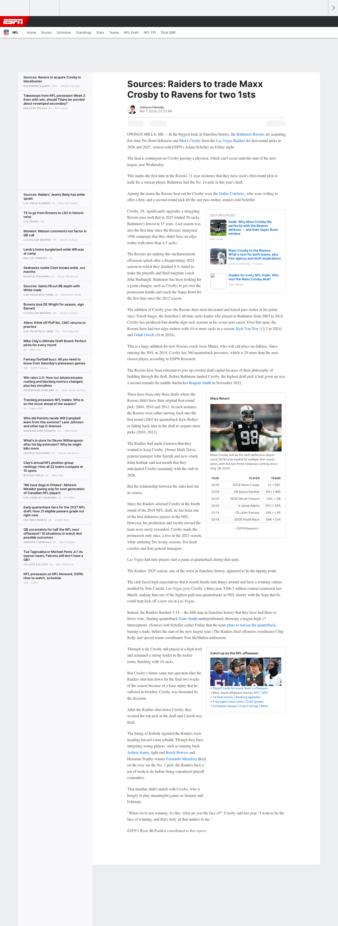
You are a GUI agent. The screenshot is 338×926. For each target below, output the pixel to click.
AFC (257, 692)
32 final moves (223, 697)
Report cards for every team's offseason (240, 688)
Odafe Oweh (144, 334)
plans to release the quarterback (251, 624)
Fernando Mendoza (181, 758)
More (264, 706)
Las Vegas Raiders (230, 140)
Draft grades (255, 701)
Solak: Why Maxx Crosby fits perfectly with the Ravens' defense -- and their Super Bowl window (253, 228)
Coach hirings (248, 706)
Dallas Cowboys (231, 193)
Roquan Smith (200, 382)
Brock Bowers (177, 752)
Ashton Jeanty (138, 752)
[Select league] (15, 8)
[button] (322, 21)
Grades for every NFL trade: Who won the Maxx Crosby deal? (253, 277)
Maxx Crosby (190, 140)
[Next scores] (333, 8)
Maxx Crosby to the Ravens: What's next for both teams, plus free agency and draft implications (254, 254)
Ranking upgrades (248, 697)
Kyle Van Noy (247, 328)
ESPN (13, 21)
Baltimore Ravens (250, 134)
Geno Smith (188, 618)
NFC (265, 692)
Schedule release (225, 706)
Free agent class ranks (228, 701)
